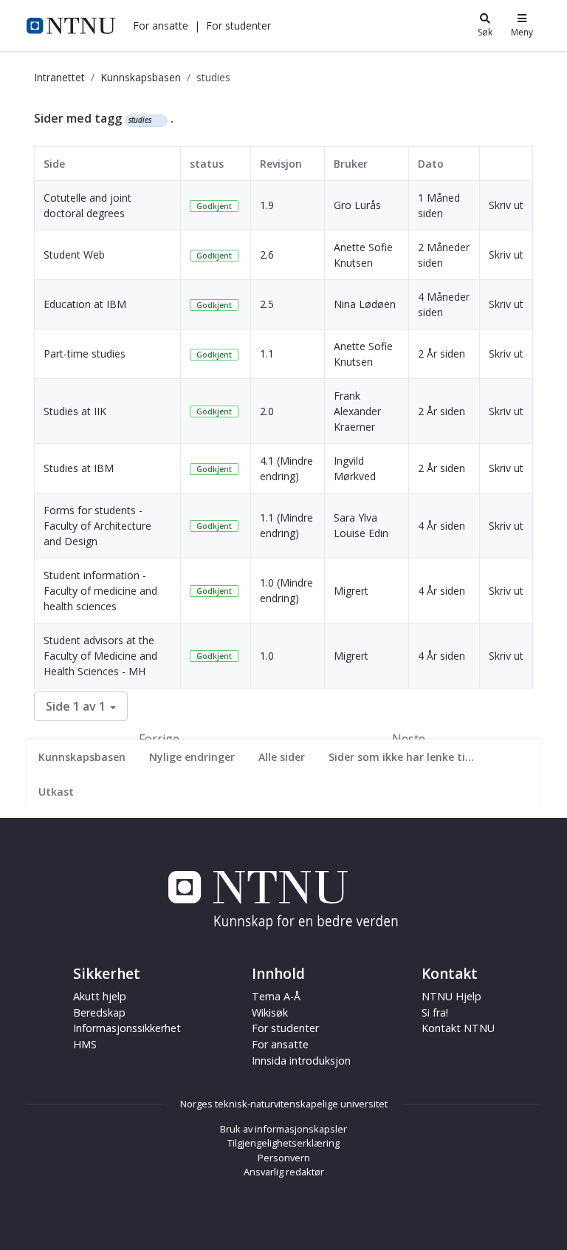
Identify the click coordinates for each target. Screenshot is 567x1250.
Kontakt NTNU (458, 1028)
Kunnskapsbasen (140, 77)
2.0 (267, 411)
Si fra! (435, 1012)
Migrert (351, 591)
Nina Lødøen (365, 304)
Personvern (284, 1157)
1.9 (267, 205)
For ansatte (280, 1044)
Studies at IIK (75, 411)
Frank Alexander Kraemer (357, 411)
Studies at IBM (79, 468)
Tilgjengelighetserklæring (283, 1143)
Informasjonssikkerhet (127, 1028)
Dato (431, 164)
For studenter (285, 1028)
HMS (85, 1044)
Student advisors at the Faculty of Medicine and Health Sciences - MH (100, 655)
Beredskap (99, 1012)
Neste (408, 739)
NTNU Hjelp (451, 996)
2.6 (267, 254)
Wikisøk (270, 1012)
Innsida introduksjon (301, 1060)
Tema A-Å (276, 996)
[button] (160, 25)
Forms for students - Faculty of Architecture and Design (97, 525)
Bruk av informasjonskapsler (283, 1128)
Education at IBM (85, 304)
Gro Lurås (357, 205)
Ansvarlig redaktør (284, 1171)
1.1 (267, 353)
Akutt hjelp (99, 996)
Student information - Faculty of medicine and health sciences (100, 590)
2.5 (267, 304)
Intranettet (59, 77)
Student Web (74, 254)
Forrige (159, 739)
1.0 (267, 656)
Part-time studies (85, 353)
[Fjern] (157, 120)
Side (54, 164)
